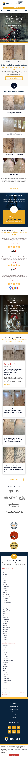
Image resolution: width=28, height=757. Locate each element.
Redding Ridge (6, 610)
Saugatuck (5, 621)
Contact (14, 717)
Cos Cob (5, 576)
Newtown (5, 598)
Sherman (5, 625)
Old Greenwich (6, 606)
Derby (4, 690)
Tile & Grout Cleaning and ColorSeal (14, 113)
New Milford (6, 656)
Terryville (5, 672)
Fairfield (5, 584)
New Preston (6, 658)
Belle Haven (6, 571)
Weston (4, 637)
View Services (14, 188)
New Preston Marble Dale (9, 660)
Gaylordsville (6, 649)
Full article (7, 384)
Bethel (4, 573)
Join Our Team (14, 722)
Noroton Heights (7, 602)
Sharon (4, 670)
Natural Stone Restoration (14, 134)
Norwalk (5, 604)
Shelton (5, 623)
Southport (5, 629)
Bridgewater (6, 647)
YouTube (9, 731)
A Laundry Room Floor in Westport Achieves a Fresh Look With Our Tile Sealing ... (13, 411)
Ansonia (5, 688)
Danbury (5, 578)
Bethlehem (5, 645)
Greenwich (5, 588)
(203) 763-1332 (13, 11)
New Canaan (6, 594)
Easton (4, 582)
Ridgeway (5, 613)
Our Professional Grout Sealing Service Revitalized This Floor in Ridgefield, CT (13, 439)
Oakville (5, 664)
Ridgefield (5, 611)
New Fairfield (6, 596)
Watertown (5, 682)
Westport (5, 639)
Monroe (5, 592)
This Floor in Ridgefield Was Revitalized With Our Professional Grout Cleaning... (13, 371)
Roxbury (5, 668)
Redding (5, 608)
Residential (14, 706)
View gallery (14, 78)
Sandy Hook (6, 619)
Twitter (18, 727)
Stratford (5, 633)
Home (14, 704)
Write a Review (2, 10)
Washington (6, 678)
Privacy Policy (17, 747)
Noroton (5, 600)
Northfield (5, 662)
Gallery (14, 712)
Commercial (14, 174)
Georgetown (6, 586)
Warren (4, 676)
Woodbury (5, 684)
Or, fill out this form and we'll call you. (14, 221)
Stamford (5, 631)
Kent (4, 651)
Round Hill (5, 617)
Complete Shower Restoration (14, 154)
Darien (4, 580)
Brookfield (5, 574)
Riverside (5, 615)
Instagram (9, 727)
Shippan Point (6, 627)
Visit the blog (14, 479)
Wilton (4, 641)
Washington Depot (7, 680)
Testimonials (14, 720)
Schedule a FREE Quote (14, 7)
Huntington (5, 590)
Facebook (14, 727)
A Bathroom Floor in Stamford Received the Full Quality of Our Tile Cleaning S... (13, 468)
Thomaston (5, 674)
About (14, 714)
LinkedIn (14, 731)
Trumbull (5, 635)
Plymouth (5, 666)
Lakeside (5, 653)
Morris (4, 654)
